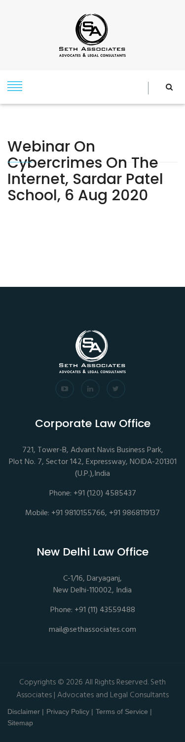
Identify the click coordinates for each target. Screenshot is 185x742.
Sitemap (20, 723)
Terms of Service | (124, 711)
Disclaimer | (25, 711)
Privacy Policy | (69, 711)
